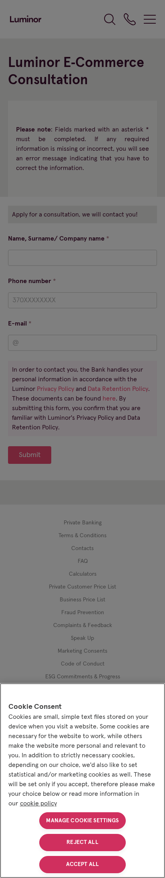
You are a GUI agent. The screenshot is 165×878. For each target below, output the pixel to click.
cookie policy (38, 803)
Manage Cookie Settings (82, 820)
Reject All (82, 842)
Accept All (82, 864)
